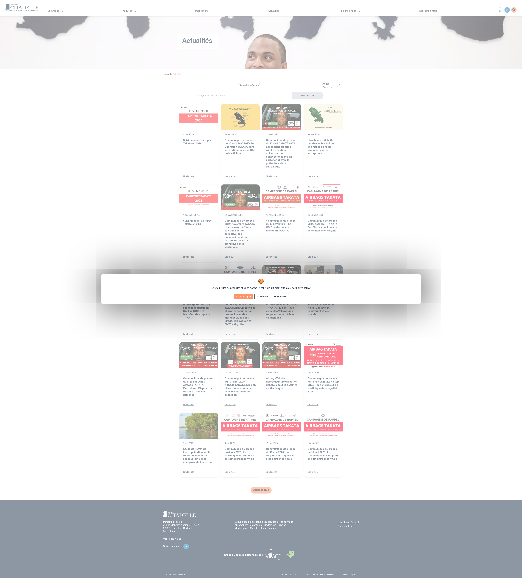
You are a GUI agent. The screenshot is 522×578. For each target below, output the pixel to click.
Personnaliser (280, 296)
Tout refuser (262, 296)
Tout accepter (244, 296)
